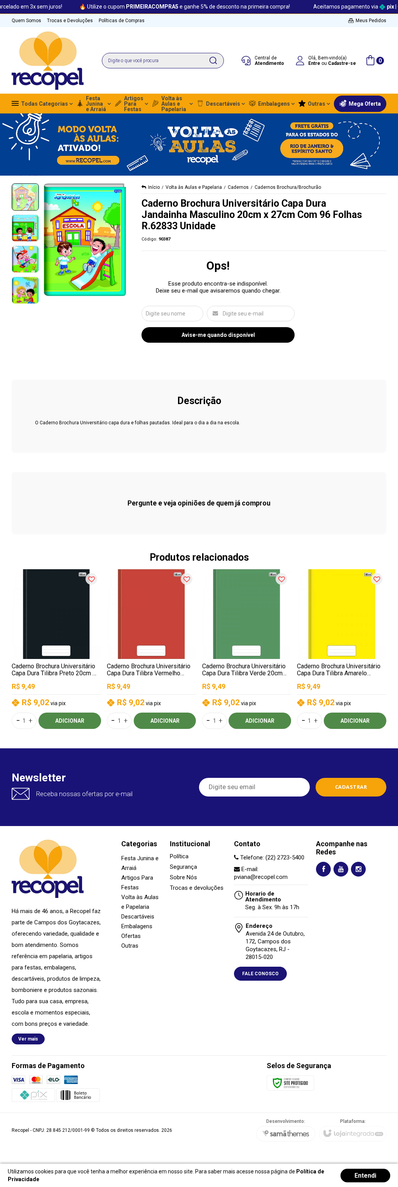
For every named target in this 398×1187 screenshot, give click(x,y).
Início (154, 187)
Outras (129, 945)
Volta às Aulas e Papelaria (194, 187)
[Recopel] (48, 61)
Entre (314, 63)
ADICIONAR (69, 721)
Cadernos (238, 187)
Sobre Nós (183, 877)
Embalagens (136, 926)
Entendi (365, 1175)
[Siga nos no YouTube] (340, 869)
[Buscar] (213, 60)
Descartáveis (137, 916)
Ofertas (131, 936)
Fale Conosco (260, 973)
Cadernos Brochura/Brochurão (288, 187)
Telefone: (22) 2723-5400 (271, 857)
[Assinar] (351, 787)
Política (179, 856)
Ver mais (28, 1039)
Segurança (183, 867)
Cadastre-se (342, 63)
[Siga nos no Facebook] (323, 869)
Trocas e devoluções (196, 888)
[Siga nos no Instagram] (358, 869)
